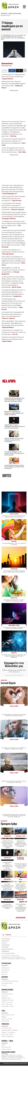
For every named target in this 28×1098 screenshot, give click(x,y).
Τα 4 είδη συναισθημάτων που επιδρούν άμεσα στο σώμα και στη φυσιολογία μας (14, 453)
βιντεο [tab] (6, 476)
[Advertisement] (14, 106)
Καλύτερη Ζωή (7, 836)
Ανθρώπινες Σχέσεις (7, 994)
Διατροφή (5, 977)
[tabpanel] (14, 429)
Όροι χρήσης (5, 947)
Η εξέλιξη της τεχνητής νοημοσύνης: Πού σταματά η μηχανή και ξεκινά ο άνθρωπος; (14, 656)
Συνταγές (4, 985)
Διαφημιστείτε (6, 945)
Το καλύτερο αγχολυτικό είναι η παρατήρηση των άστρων (7, 906)
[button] (24, 7)
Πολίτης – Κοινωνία (7, 1002)
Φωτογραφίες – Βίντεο (8, 1006)
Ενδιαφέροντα (7, 879)
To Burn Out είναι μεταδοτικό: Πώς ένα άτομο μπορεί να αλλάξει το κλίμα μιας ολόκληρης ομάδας (14, 399)
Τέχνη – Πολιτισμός (7, 1004)
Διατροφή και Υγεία (7, 983)
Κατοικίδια (5, 996)
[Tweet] (19, 70)
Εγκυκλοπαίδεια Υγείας (8, 1015)
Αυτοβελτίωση (20, 858)
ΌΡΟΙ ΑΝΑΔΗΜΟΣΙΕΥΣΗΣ (8, 953)
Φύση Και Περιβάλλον (8, 1036)
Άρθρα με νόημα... (17, 13)
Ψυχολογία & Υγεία (20, 836)
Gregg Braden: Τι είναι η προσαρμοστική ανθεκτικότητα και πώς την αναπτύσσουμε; (14, 426)
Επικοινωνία (5, 951)
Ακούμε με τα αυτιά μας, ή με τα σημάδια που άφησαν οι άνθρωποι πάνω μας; (14, 748)
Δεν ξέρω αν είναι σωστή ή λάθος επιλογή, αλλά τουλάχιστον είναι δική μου (14, 516)
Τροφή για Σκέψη (14, 706)
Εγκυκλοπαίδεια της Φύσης (10, 1030)
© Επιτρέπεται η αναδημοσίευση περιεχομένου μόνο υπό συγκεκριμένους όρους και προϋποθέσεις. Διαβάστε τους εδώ (14, 957)
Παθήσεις (4, 1017)
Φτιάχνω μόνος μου (7, 1034)
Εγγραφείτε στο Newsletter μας (14, 664)
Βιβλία (20, 879)
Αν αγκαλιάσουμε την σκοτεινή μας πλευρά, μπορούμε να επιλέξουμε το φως (14, 715)
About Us (4, 943)
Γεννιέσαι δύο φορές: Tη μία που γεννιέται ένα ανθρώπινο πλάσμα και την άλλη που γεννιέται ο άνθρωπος (14, 815)
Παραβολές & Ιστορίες (8, 1000)
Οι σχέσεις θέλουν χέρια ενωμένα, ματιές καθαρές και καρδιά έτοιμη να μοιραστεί (14, 466)
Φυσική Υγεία (5, 1021)
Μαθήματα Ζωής (6, 998)
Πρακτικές (4, 974)
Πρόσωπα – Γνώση (7, 1041)
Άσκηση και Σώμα (7, 1028)
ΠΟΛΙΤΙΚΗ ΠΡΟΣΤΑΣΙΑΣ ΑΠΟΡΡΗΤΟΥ (14, 675)
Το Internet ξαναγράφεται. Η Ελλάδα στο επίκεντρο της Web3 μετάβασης (14, 627)
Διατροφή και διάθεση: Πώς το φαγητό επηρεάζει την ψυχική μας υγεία (14, 600)
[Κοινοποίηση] (12, 70)
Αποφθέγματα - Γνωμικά (7, 13)
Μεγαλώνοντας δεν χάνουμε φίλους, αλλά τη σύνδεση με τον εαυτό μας (14, 781)
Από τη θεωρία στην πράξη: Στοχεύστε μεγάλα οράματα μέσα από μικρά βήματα (14, 571)
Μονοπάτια (5, 972)
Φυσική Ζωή (5, 1024)
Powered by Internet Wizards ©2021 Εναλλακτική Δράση (15, 1063)
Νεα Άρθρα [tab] (9, 381)
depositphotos (6, 939)
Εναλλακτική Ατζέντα (8, 1052)
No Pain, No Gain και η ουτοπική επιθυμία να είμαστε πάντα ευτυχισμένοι (13, 439)
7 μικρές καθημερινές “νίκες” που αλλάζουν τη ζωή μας (14, 543)
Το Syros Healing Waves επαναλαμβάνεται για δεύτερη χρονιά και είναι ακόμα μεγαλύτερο (20, 907)
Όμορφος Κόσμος (7, 990)
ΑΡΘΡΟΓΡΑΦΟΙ (5, 941)
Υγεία (3, 1011)
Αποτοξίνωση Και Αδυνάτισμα (10, 981)
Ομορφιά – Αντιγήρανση (8, 1032)
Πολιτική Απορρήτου (7, 949)
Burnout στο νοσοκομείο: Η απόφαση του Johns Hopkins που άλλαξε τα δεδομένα (13, 413)
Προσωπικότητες (5, 15)
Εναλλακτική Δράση (7, 66)
